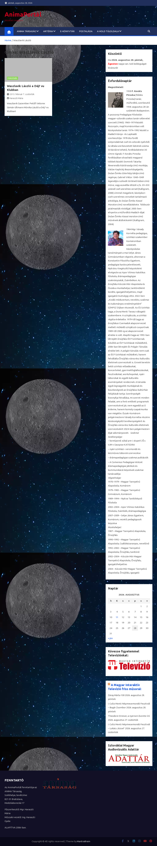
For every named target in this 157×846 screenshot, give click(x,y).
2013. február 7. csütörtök (22, 94)
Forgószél (12, 78)
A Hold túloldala (108, 31)
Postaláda (85, 31)
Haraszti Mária (16, 98)
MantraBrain (83, 841)
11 (117, 617)
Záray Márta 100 (116, 695)
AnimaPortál (23, 14)
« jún (110, 638)
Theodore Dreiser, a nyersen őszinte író (129, 716)
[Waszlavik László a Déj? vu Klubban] (28, 70)
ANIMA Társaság (26, 31)
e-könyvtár (67, 31)
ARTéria (48, 31)
